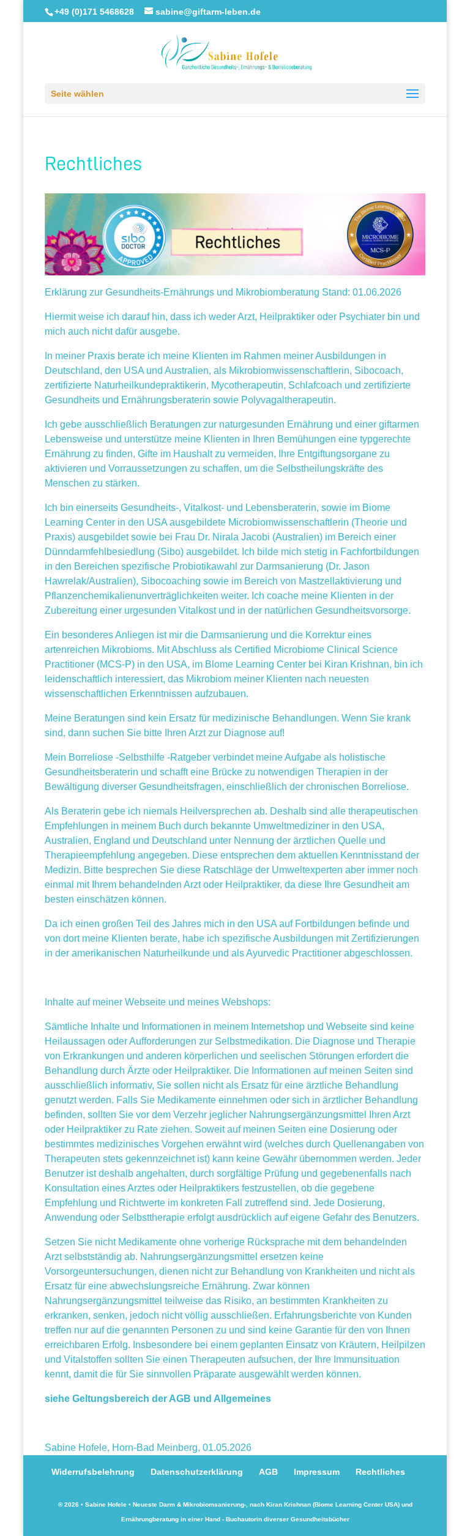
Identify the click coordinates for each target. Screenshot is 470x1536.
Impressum (317, 1472)
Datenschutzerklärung (197, 1472)
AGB (268, 1472)
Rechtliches (380, 1472)
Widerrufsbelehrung (93, 1472)
